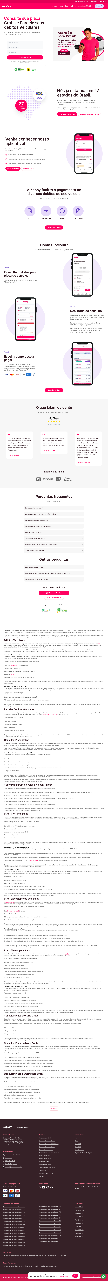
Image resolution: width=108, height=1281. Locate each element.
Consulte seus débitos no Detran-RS (50, 1212)
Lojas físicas (8, 1158)
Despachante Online (45, 1164)
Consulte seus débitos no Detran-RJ (50, 1206)
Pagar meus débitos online (67, 114)
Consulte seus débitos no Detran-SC (14, 1216)
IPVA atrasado (33, 860)
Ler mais (53, 1108)
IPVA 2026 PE (79, 1236)
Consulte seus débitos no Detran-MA (50, 1230)
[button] (54, 508)
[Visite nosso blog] (40, 1187)
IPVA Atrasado (79, 1150)
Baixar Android (14, 168)
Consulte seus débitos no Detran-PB (50, 1236)
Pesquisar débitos (54, 390)
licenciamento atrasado (50, 714)
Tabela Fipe (42, 1170)
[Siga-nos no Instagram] (47, 1187)
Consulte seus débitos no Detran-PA (14, 1236)
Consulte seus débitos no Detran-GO (14, 1230)
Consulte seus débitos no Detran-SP (50, 1209)
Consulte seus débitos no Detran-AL (50, 1227)
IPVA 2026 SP (79, 1207)
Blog (66, 6)
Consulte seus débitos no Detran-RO (50, 1239)
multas (67, 954)
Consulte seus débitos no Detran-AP (14, 1224)
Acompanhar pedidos (83, 6)
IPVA (29, 218)
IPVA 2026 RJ (79, 1220)
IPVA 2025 (78, 1144)
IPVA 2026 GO (79, 1230)
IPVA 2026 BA (79, 1226)
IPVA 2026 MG (79, 1210)
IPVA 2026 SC (79, 1223)
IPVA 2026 (14, 665)
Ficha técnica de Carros (46, 1173)
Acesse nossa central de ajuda (54, 598)
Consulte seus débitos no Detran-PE (14, 1218)
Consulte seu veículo (45, 1138)
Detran (12, 674)
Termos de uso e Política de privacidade (29, 62)
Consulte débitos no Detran (47, 1141)
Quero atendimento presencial (89, 114)
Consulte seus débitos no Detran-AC (14, 1227)
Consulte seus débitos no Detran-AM (50, 1224)
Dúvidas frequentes (11, 1164)
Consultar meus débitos (53, 227)
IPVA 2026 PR (79, 1213)
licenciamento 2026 (13, 911)
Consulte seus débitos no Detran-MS (50, 1233)
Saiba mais (63, 1256)
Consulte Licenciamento (46, 1150)
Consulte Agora (24, 57)
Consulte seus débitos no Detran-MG (14, 1210)
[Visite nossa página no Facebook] (43, 1187)
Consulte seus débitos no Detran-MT (14, 1233)
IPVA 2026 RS (79, 1217)
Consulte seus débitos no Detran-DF (14, 1207)
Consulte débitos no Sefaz (47, 1147)
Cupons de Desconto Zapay (83, 1153)
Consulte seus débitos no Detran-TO (14, 1245)
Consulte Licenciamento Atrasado (49, 1153)
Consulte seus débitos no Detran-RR (14, 1242)
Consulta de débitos (22, 1127)
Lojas (61, 6)
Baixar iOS (28, 168)
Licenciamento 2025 (45, 1156)
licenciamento (9, 902)
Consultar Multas (44, 1162)
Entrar (98, 6)
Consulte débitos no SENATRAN (49, 1144)
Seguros (41, 1176)
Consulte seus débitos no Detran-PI (13, 1239)
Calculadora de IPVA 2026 (47, 1167)
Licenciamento (46, 218)
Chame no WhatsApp (55, 593)
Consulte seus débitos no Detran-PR (14, 1213)
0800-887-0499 (10, 1161)
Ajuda (71, 6)
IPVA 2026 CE (79, 1233)
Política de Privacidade (61, 1276)
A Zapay (55, 6)
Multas (62, 218)
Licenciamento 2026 (45, 1159)
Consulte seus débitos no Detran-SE (50, 1241)
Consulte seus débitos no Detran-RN (50, 1215)
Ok (75, 1275)
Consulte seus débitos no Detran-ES (50, 1221)
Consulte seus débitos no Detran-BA (50, 1218)
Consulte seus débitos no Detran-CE (14, 1221)
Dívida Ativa (78, 218)
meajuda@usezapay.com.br (13, 1167)
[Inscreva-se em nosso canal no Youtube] (51, 1187)
